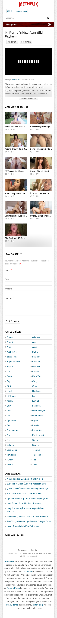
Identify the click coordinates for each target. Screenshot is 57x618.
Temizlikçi (11, 455)
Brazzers (36, 357)
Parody (35, 425)
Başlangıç (22, 550)
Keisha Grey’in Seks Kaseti (17, 149)
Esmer (10, 376)
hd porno (28, 571)
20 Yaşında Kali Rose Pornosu (18, 171)
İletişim (34, 550)
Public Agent (38, 435)
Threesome (37, 455)
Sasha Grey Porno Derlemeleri (18, 194)
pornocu (15, 79)
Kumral (35, 401)
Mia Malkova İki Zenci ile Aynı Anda (20, 216)
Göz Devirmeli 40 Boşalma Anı (18, 238)
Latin (9, 406)
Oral (8, 425)
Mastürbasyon (38, 411)
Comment (9, 298)
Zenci (34, 464)
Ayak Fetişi (12, 352)
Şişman (35, 445)
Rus (8, 440)
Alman (10, 337)
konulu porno (12, 605)
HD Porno (11, 396)
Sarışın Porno (13, 588)
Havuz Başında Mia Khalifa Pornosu (21, 127)
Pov (8, 435)
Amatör (10, 342)
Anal (34, 342)
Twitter (10, 464)
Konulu (10, 401)
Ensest (35, 371)
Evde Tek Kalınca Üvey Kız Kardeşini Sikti (26, 484)
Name (7, 270)
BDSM (35, 352)
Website (8, 289)
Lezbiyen (36, 406)
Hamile (10, 391)
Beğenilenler (21, 11)
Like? (13, 42)
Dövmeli (36, 366)
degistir (10, 366)
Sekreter (10, 445)
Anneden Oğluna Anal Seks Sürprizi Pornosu (27, 516)
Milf (8, 415)
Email (7, 279)
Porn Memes (12, 430)
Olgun (35, 420)
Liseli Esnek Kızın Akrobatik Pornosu (24, 503)
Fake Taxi (36, 376)
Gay (8, 381)
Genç (34, 381)
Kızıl (34, 396)
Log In (10, 11)
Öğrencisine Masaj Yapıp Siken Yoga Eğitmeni (28, 498)
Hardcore (36, 391)
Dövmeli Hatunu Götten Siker (43, 149)
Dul (8, 371)
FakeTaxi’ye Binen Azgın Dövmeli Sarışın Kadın (29, 521)
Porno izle (9, 561)
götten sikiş (37, 605)
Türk (34, 460)
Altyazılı (36, 337)
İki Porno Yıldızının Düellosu (42, 194)
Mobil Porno (37, 415)
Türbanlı (10, 460)
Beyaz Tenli (12, 357)
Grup (34, 386)
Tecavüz (36, 450)
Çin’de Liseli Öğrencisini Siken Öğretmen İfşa (27, 489)
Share (28, 42)
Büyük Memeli (13, 361)
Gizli (9, 386)
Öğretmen (11, 420)
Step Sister (12, 450)
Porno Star (37, 430)
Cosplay (36, 361)
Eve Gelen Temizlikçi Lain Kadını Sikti (24, 493)
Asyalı (35, 347)
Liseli (9, 411)
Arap (9, 347)
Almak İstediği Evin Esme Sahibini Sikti (25, 479)
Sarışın (35, 440)
